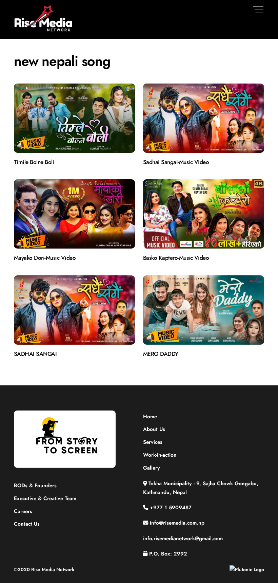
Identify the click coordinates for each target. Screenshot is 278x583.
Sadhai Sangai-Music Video (176, 162)
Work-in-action (160, 455)
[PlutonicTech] (247, 569)
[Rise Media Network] (43, 30)
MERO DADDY (160, 354)
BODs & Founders (35, 485)
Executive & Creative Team (45, 498)
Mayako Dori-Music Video (45, 258)
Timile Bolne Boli (34, 162)
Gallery (151, 468)
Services (152, 442)
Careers (23, 511)
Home (150, 416)
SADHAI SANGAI (35, 354)
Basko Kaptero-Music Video (176, 258)
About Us (154, 429)
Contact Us (27, 524)
